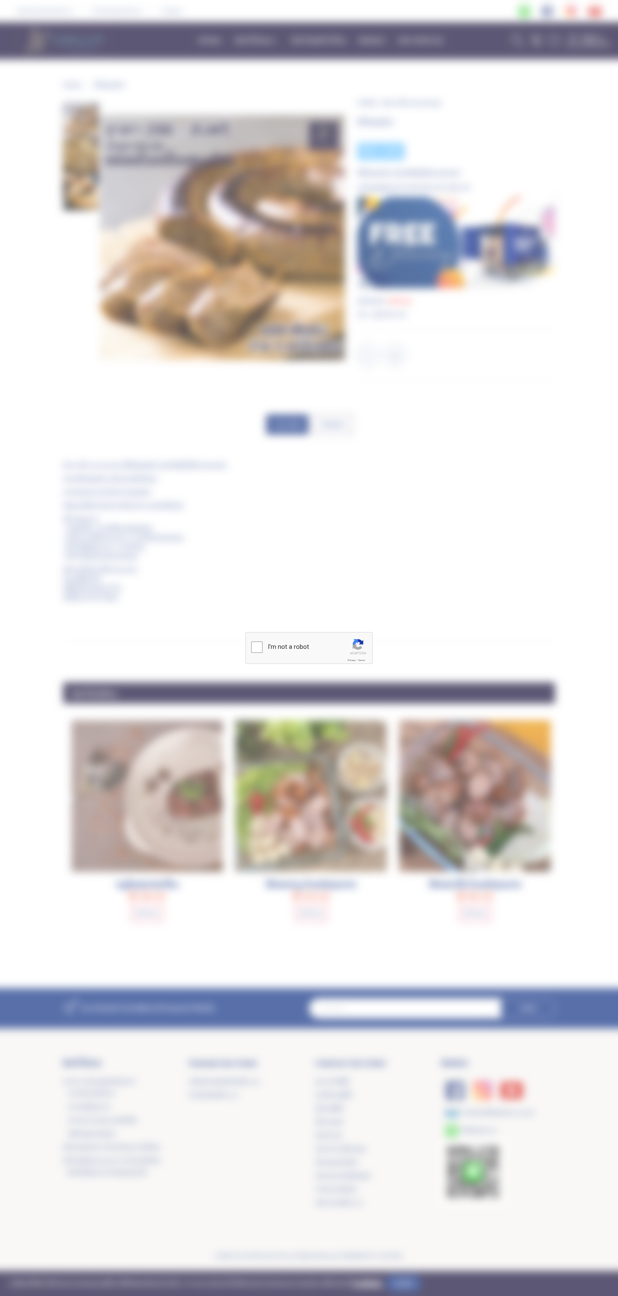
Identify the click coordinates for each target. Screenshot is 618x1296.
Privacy (352, 660)
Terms (361, 660)
